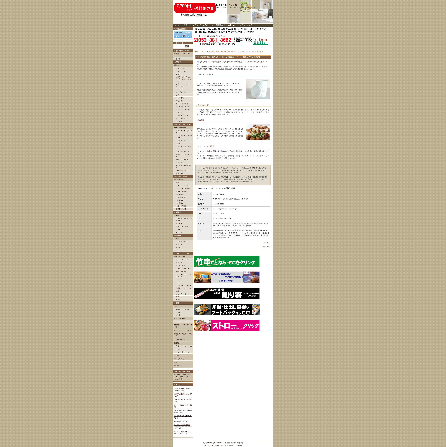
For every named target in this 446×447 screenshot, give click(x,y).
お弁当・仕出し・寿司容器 (184, 155)
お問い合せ (232, 25)
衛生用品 (177, 343)
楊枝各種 (179, 223)
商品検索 (180, 43)
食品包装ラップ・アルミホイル (183, 326)
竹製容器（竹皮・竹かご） (183, 148)
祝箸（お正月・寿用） (183, 185)
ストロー (177, 355)
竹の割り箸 (180, 194)
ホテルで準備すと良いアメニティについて (183, 389)
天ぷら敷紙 (180, 98)
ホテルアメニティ (180, 257)
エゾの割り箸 (180, 197)
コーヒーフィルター (183, 104)
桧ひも (178, 229)
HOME (196, 51)
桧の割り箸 (180, 200)
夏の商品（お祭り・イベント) (183, 55)
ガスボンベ (178, 366)
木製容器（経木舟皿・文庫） (184, 132)
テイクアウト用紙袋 (183, 107)
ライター (179, 282)
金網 (175, 362)
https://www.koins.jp (222, 218)
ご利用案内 (219, 25)
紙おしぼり (180, 101)
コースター (180, 121)
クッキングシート (182, 115)
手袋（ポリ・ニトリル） (184, 346)
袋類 (175, 306)
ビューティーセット (183, 294)
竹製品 (176, 238)
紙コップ (179, 74)
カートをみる (182, 25)
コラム (203, 51)
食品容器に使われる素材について (183, 400)
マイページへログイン (201, 25)
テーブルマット (181, 92)
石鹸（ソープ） (181, 271)
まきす (178, 247)
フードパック (180, 141)
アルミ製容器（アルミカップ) (184, 137)
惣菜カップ (180, 162)
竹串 (177, 250)
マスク (178, 349)
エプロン (179, 112)
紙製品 (176, 65)
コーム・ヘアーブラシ (183, 268)
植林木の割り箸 (181, 206)
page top (266, 247)
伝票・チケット (181, 71)
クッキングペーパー (183, 109)
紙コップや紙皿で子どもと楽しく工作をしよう (183, 432)
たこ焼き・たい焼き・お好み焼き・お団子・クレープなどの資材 (183, 377)
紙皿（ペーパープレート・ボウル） (183, 85)
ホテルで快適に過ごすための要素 (183, 417)
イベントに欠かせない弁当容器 (183, 406)
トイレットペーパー (183, 118)
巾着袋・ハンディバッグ (184, 288)
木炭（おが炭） (179, 359)
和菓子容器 (180, 173)
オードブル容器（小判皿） (183, 166)
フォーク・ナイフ (182, 242)
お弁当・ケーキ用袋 (183, 309)
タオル (178, 279)
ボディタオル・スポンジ (184, 285)
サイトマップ (247, 25)
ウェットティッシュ (183, 352)
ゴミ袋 (178, 315)
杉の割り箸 (180, 203)
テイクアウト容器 (180, 127)
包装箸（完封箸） (182, 209)
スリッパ (179, 297)
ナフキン (179, 95)
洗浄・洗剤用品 (179, 318)
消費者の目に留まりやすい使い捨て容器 (183, 411)
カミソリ (179, 263)
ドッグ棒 (179, 244)
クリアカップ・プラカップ (183, 330)
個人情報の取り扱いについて (212, 443)
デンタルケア (180, 266)
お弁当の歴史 (178, 428)
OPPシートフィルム (182, 170)
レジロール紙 (180, 68)
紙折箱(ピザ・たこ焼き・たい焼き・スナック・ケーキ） (183, 79)
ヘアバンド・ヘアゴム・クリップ (184, 275)
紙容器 (178, 143)
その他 (178, 300)
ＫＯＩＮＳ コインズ (226, 5)
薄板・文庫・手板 (182, 226)
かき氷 (178, 59)
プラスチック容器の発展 (182, 425)
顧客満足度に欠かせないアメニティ (183, 395)
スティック (180, 232)
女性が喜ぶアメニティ (181, 421)
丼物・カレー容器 (182, 159)
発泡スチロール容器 (183, 151)
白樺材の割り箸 (181, 191)
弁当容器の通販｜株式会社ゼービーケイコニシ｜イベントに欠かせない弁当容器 (236, 51)
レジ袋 (178, 312)
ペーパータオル (181, 89)
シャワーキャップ (182, 260)
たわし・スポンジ (182, 321)
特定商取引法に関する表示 (234, 443)
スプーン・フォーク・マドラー (184, 219)
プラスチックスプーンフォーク (183, 335)
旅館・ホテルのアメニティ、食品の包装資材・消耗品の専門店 (235, 7)
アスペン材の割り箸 (183, 188)
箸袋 (177, 183)
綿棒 (177, 291)
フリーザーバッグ (180, 339)
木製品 (176, 215)
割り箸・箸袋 (178, 179)
